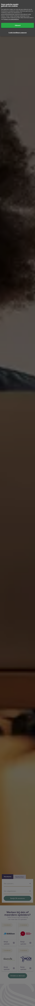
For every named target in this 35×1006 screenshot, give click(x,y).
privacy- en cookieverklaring (11, 19)
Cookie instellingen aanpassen (17, 32)
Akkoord (17, 25)
